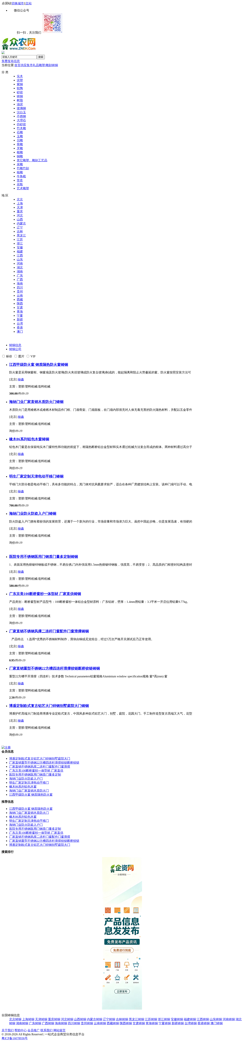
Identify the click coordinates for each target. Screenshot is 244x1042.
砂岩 (20, 92)
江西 (20, 255)
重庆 (20, 211)
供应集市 (27, 65)
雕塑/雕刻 (45, 65)
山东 (20, 259)
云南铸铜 (100, 1023)
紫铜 (20, 84)
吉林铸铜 (122, 1019)
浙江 (20, 243)
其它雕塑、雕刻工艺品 (32, 160)
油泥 (20, 104)
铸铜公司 (15, 349)
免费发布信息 (11, 61)
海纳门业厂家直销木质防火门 (32, 402)
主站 (29, 3)
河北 (20, 215)
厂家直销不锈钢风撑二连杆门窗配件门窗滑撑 (45, 631)
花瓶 (20, 184)
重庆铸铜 (54, 1019)
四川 (20, 287)
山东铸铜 (216, 1019)
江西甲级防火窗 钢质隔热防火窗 (35, 365)
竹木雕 (21, 128)
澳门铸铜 (216, 1023)
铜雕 (20, 156)
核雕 (20, 172)
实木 (20, 76)
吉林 (20, 231)
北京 (20, 199)
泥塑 (20, 80)
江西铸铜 (203, 1019)
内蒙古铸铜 (94, 1019)
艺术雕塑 (23, 188)
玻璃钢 (21, 108)
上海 (20, 203)
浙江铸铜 (164, 1019)
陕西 (20, 303)
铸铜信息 (15, 345)
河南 (20, 263)
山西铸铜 (80, 1019)
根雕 (20, 152)
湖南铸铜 (22, 1023)
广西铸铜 (48, 1023)
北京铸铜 (15, 1019)
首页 (17, 65)
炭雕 (20, 164)
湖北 (20, 267)
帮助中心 (20, 1030)
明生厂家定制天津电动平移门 (32, 476)
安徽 (20, 247)
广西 (20, 279)
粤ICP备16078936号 (15, 1038)
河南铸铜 (229, 1019)
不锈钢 (21, 116)
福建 (20, 251)
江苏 (20, 239)
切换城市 (18, 3)
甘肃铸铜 (139, 1023)
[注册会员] (6, 747)
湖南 (20, 271)
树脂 (20, 100)
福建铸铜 (190, 1019)
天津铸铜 (41, 1019)
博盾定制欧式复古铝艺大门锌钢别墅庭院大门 (45, 706)
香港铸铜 (203, 1023)
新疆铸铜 (178, 1023)
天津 (20, 207)
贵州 (20, 291)
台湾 (20, 323)
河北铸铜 (67, 1019)
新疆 (20, 319)
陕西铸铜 (126, 1023)
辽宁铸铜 (109, 1019)
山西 (20, 219)
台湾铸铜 (191, 1023)
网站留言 (59, 1030)
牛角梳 (21, 176)
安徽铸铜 (177, 1019)
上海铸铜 (28, 1019)
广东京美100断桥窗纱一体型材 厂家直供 (41, 594)
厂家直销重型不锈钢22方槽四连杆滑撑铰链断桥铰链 (51, 668)
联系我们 (46, 1030)
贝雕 (20, 140)
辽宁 (20, 227)
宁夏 (20, 315)
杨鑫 (21, 379)
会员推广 (33, 1030)
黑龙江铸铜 (136, 1019)
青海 (20, 311)
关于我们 (8, 1030)
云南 (20, 295)
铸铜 (55, 65)
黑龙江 (21, 235)
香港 (20, 327)
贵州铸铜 (87, 1023)
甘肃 (20, 307)
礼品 (36, 65)
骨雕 (20, 144)
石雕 (20, 132)
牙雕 (20, 148)
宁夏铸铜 (165, 1023)
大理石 (21, 120)
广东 (20, 275)
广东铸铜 (35, 1023)
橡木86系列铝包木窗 (25, 439)
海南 (20, 283)
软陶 (20, 88)
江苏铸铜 (151, 1019)
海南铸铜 (61, 1023)
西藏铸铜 (113, 1023)
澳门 (20, 331)
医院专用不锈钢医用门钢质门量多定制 (40, 557)
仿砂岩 (21, 124)
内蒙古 (21, 223)
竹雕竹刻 (23, 168)
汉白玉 (21, 112)
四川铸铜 (74, 1023)
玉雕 (20, 136)
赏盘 (20, 180)
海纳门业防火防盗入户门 (29, 513)
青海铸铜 (152, 1023)
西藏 (20, 299)
